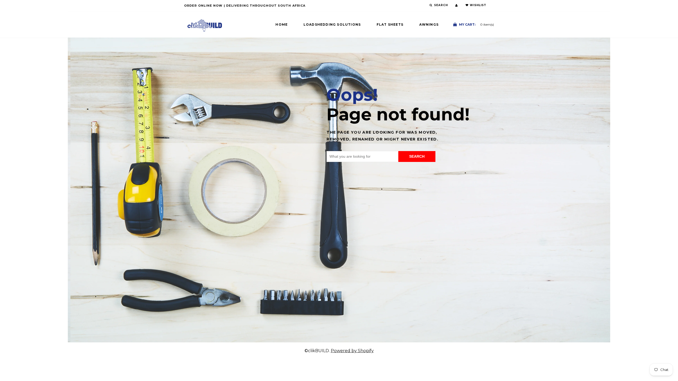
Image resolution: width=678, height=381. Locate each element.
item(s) (476, 24)
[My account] (456, 5)
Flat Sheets (390, 24)
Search (417, 156)
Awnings (429, 24)
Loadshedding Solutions (332, 24)
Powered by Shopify (352, 350)
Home (281, 24)
